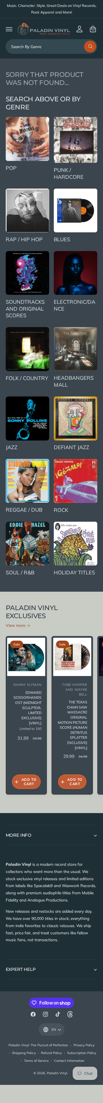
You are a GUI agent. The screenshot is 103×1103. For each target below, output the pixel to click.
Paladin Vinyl (57, 1073)
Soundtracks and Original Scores (25, 309)
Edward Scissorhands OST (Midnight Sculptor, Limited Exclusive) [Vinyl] (27, 707)
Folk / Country (27, 378)
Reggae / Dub (24, 509)
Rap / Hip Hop (24, 239)
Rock (61, 510)
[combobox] (52, 46)
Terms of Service (36, 1061)
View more (15, 625)
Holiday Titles (74, 572)
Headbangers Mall (74, 381)
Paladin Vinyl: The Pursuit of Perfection (38, 1045)
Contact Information (69, 1061)
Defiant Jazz (71, 447)
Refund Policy (51, 1053)
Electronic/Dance (74, 305)
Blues (62, 239)
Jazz (11, 447)
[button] (9, 29)
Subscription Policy (81, 1053)
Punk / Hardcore (69, 173)
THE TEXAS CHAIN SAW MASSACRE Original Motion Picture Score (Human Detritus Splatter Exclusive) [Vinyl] (72, 725)
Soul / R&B (20, 572)
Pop (11, 168)
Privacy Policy (84, 1045)
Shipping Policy (23, 1053)
